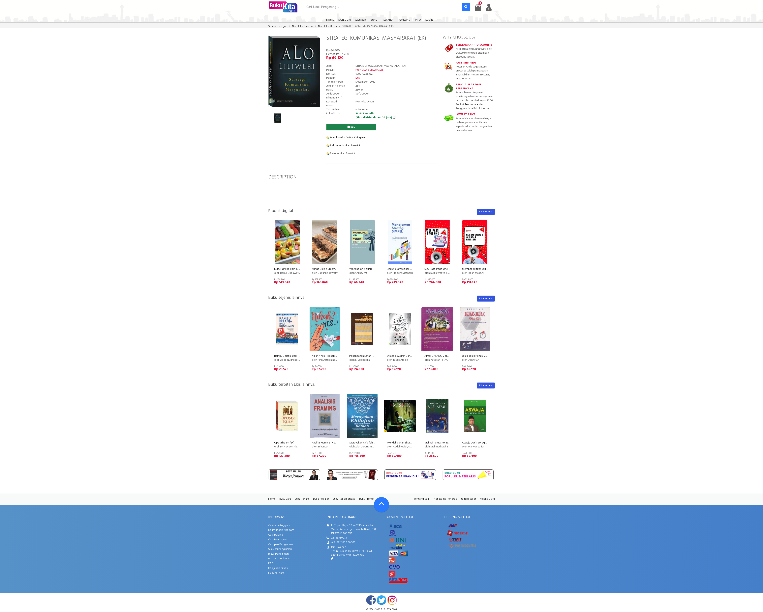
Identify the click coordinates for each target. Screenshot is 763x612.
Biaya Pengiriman (278, 554)
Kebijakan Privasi (278, 568)
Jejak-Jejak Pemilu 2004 (476, 356)
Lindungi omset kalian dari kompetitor (409, 269)
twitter (381, 600)
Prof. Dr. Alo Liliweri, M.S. (369, 70)
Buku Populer (321, 499)
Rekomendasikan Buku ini (344, 145)
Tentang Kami (422, 499)
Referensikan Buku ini (342, 153)
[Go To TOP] (381, 504)
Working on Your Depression (366, 269)
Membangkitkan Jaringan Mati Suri (482, 269)
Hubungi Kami (276, 573)
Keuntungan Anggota (281, 530)
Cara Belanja (275, 535)
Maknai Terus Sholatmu (438, 442)
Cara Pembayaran (278, 539)
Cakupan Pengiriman (280, 544)
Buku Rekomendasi (344, 499)
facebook (371, 600)
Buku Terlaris (302, 499)
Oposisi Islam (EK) (284, 442)
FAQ (270, 563)
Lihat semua (486, 212)
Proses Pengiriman (279, 558)
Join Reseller (468, 499)
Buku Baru (285, 499)
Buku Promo (366, 499)
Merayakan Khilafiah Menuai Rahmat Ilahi (373, 442)
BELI (352, 127)
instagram (392, 600)
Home (272, 499)
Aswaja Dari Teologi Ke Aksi (478, 442)
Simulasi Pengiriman (280, 549)
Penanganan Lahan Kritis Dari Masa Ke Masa (374, 356)
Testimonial (471, 104)
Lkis (357, 78)
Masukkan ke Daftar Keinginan (347, 137)
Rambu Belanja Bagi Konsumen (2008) (296, 356)
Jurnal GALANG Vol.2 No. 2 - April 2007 (446, 356)
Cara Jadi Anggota (279, 525)
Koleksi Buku (487, 499)
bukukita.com (389, 609)
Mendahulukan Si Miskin (401, 442)
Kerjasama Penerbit (445, 499)
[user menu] (489, 7)
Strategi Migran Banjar (400, 356)
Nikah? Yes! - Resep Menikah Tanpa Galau (336, 356)
